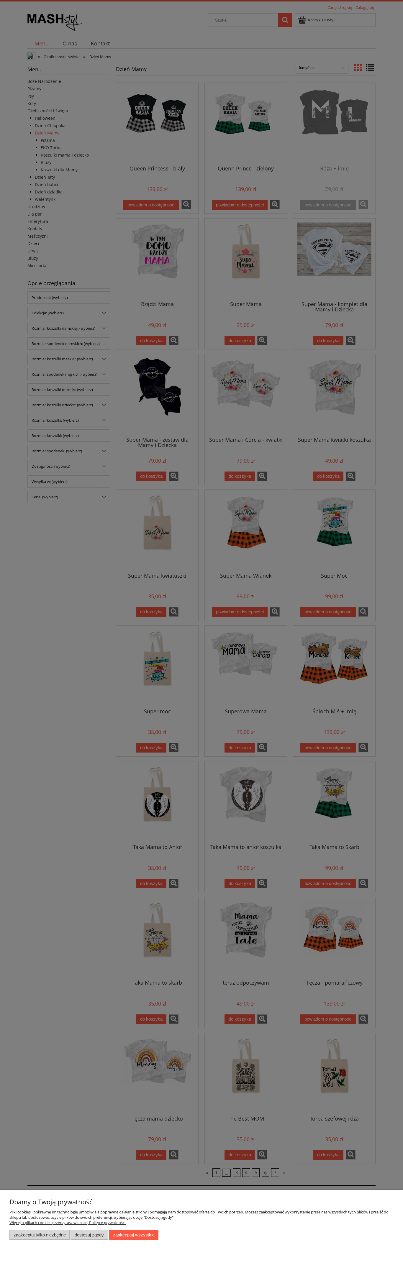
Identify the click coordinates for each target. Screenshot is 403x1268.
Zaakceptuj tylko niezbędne (40, 1234)
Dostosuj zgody (89, 1234)
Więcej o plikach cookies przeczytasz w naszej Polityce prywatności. (67, 1222)
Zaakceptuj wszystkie (134, 1234)
